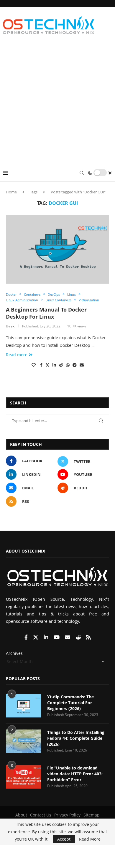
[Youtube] (57, 637)
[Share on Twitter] (47, 365)
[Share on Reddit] (61, 365)
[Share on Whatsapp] (68, 365)
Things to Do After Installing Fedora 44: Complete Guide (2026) (75, 738)
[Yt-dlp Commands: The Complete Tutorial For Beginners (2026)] (23, 705)
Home (11, 192)
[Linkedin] (47, 637)
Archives (14, 653)
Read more (16, 354)
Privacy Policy (67, 815)
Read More (90, 839)
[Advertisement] (57, 103)
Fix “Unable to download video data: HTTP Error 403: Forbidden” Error (75, 773)
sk (12, 326)
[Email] (68, 637)
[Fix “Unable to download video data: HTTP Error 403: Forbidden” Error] (23, 777)
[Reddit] (78, 637)
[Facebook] (26, 637)
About (21, 815)
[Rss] (88, 637)
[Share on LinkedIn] (54, 365)
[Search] (82, 172)
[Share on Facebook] (41, 365)
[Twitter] (36, 637)
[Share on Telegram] (75, 365)
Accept (63, 839)
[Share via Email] (82, 365)
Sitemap (91, 815)
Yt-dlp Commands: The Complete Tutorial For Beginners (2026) (70, 702)
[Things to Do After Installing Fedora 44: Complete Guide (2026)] (23, 741)
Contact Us (40, 815)
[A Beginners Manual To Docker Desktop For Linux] (57, 249)
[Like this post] (34, 365)
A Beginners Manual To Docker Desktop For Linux (46, 313)
